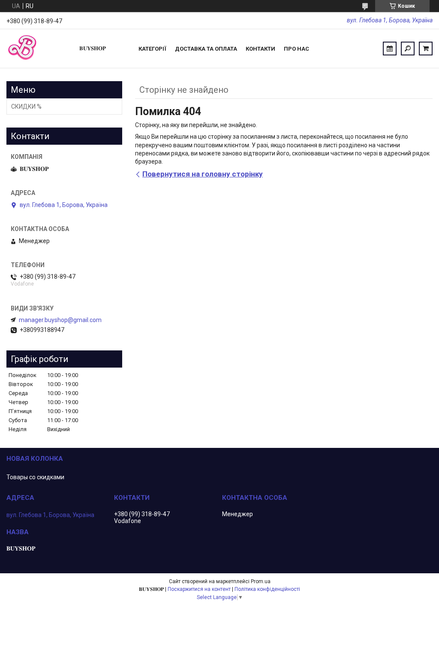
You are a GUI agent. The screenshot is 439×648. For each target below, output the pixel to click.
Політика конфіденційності (267, 589)
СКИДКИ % (26, 106)
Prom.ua (261, 581)
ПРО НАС (296, 49)
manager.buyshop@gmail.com (60, 319)
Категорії (152, 49)
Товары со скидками (35, 477)
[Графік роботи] (390, 48)
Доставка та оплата (206, 49)
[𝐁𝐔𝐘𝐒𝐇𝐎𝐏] (38, 48)
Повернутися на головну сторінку (202, 174)
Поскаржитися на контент (199, 589)
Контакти (260, 49)
